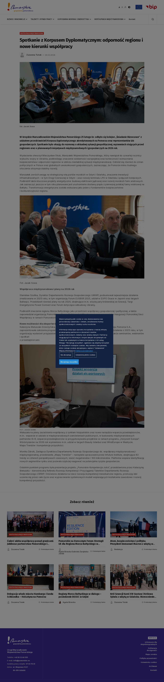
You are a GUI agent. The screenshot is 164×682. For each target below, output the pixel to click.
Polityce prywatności (84, 351)
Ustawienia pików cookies (85, 355)
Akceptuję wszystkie (69, 362)
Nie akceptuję (66, 355)
